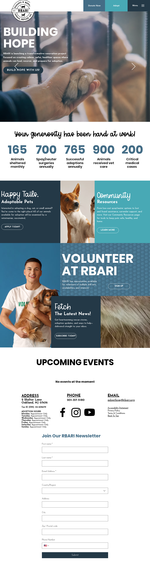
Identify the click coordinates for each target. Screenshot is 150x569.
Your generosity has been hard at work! (75, 134)
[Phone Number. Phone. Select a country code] (46, 545)
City (43, 512)
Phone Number (48, 540)
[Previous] (16, 66)
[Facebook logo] (62, 412)
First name (47, 444)
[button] (135, 5)
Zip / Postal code (49, 526)
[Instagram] (76, 412)
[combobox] (75, 491)
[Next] (133, 66)
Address (45, 499)
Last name (47, 458)
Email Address (49, 471)
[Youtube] (89, 412)
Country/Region (49, 485)
